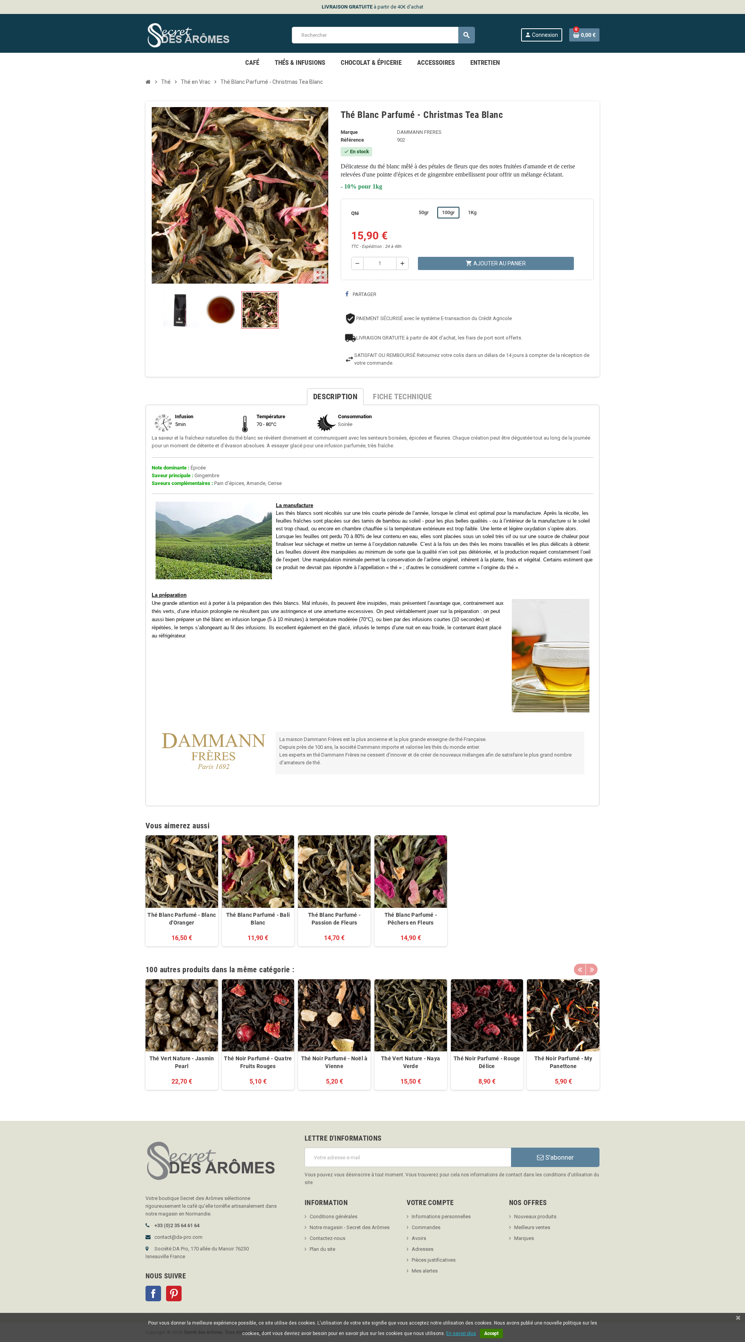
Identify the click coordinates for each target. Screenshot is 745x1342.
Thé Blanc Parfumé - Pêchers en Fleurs (411, 919)
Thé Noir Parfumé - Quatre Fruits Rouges (258, 1062)
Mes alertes (425, 1271)
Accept (491, 1333)
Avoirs (419, 1238)
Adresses (422, 1249)
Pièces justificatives (434, 1260)
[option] (182, 1038)
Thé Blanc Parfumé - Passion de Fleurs (334, 919)
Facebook (153, 1293)
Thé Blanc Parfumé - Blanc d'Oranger (181, 919)
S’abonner (559, 1157)
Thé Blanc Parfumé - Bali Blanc (258, 919)
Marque (349, 132)
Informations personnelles (441, 1216)
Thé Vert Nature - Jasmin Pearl (181, 1062)
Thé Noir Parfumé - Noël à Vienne (334, 1062)
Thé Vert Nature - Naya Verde (410, 1062)
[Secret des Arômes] (196, 35)
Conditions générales (333, 1216)
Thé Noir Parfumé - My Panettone (563, 1062)
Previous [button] (580, 969)
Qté (355, 213)
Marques (524, 1238)
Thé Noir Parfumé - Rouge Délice (487, 1062)
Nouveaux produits (535, 1216)
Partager (364, 294)
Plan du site (322, 1249)
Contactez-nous (327, 1238)
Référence (352, 140)
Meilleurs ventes (532, 1227)
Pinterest (174, 1293)
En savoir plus (461, 1333)
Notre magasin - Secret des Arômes (350, 1227)
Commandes (426, 1227)
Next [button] (592, 969)
